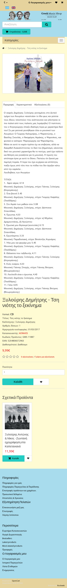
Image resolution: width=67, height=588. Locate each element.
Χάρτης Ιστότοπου (10, 515)
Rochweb (61, 586)
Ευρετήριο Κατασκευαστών (14, 531)
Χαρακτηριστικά (24, 104)
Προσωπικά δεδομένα (12, 494)
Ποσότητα (7, 367)
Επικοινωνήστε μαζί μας (13, 507)
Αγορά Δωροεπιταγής (12, 534)
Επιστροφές (7, 511)
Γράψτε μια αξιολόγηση (44, 357)
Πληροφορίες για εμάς (12, 483)
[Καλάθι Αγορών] (62, 2)
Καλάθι (18, 381)
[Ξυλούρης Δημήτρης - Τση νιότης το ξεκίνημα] (33, 73)
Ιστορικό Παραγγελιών (12, 563)
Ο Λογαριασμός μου (39, 2)
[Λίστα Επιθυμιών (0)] (56, 2)
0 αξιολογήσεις (27, 357)
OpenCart (16, 581)
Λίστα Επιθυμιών (10, 566)
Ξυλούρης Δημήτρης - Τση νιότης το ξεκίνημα (27, 48)
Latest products (9, 542)
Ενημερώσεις (8, 570)
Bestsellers (7, 538)
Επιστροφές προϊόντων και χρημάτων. (19, 490)
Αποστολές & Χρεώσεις (12, 498)
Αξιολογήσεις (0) (42, 104)
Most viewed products (12, 546)
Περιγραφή (8, 104)
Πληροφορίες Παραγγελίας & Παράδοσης (20, 487)
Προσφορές (7, 549)
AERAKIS (23, 333)
